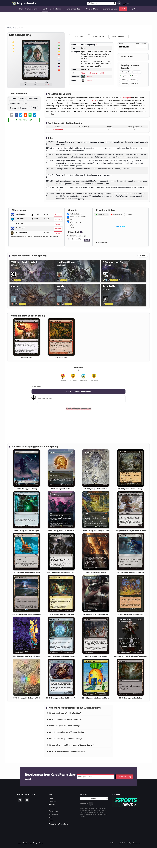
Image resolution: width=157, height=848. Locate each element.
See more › (142, 256)
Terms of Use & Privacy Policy (58, 824)
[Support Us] (20, 800)
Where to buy (15, 103)
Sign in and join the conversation (78, 392)
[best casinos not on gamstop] (126, 802)
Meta (22, 99)
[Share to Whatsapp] (30, 115)
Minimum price (103, 214)
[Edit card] (96, 45)
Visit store (58, 215)
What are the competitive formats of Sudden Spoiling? (71, 745)
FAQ (34, 108)
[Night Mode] (119, 3)
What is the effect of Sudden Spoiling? (65, 719)
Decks (26, 103)
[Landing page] (14, 3)
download (88, 76)
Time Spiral (126, 98)
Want (72, 225)
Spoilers (80, 36)
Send (87, 240)
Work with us (53, 811)
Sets (71, 219)
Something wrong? (24, 120)
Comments (24, 108)
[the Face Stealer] (58, 280)
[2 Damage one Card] (106, 280)
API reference (53, 814)
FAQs (50, 818)
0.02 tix (46, 84)
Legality (13, 99)
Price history (103, 242)
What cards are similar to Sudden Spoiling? (67, 751)
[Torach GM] (104, 304)
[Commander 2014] (13, 45)
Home (51, 798)
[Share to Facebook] (16, 115)
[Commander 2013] (13, 48)
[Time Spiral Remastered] (13, 42)
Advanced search (118, 36)
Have (72, 228)
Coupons (52, 808)
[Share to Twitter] (20, 115)
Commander (91, 100)
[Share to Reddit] (25, 115)
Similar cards (33, 99)
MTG (9, 28)
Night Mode (84, 804)
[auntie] (15, 304)
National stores (76, 214)
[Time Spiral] (13, 51)
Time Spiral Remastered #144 (92, 73)
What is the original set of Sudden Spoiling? (67, 732)
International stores (78, 217)
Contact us (52, 801)
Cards (15, 28)
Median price (117, 214)
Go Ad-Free (123, 8)
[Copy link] (11, 115)
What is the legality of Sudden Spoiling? (65, 739)
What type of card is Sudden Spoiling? (65, 713)
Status (51, 821)
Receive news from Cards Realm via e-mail (50, 777)
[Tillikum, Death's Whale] (12, 280)
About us (52, 805)
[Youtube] (27, 800)
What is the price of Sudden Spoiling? (64, 726)
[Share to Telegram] (34, 115)
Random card (100, 36)
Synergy (13, 108)
